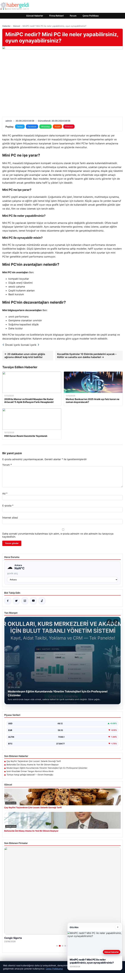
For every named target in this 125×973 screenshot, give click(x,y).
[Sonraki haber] (115, 621)
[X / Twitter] (16, 600)
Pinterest (69, 126)
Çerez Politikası (91, 15)
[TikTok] (41, 600)
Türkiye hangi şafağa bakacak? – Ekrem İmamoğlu (30, 774)
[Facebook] (7, 600)
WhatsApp (45, 126)
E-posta (7, 505)
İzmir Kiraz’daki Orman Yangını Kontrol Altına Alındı (30, 771)
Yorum (7, 464)
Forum (73, 15)
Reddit (57, 126)
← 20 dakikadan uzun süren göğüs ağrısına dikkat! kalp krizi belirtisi (24, 355)
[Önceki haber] (109, 621)
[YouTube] (33, 600)
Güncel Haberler (34, 15)
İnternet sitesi (10, 517)
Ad (4, 493)
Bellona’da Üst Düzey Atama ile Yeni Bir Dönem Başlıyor (33, 764)
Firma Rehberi (56, 15)
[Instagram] (24, 600)
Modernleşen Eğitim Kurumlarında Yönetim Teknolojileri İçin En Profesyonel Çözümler (47, 768)
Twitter (20, 126)
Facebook (32, 126)
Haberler (6, 26)
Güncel (16, 26)
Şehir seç (12, 573)
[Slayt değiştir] (57, 946)
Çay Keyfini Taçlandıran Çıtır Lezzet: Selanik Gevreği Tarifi (34, 761)
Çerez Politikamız (54, 968)
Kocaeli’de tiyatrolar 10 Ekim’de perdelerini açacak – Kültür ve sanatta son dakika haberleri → (86, 355)
